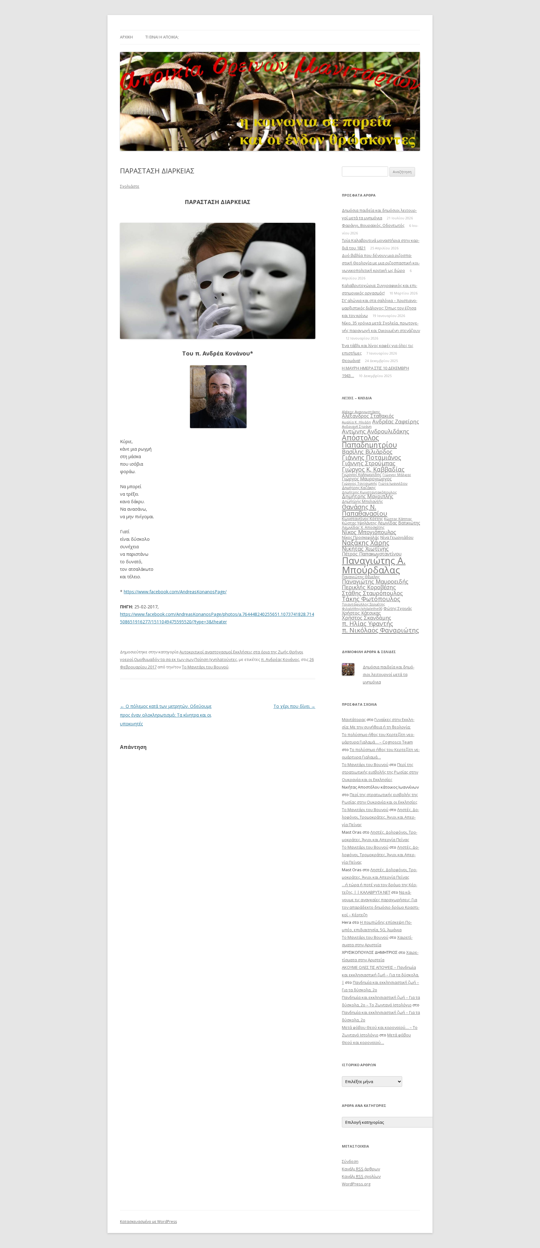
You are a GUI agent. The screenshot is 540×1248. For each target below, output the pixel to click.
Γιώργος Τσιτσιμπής (359, 483)
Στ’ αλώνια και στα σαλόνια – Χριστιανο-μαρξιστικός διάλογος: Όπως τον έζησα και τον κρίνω (379, 308)
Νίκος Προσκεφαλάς (360, 537)
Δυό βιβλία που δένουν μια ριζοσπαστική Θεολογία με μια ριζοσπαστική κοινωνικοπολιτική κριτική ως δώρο (381, 263)
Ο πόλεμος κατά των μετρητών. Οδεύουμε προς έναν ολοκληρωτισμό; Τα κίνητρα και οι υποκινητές (166, 715)
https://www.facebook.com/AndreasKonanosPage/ (175, 592)
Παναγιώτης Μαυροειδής (375, 581)
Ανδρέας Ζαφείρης (395, 421)
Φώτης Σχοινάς (397, 608)
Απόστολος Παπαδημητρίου (369, 441)
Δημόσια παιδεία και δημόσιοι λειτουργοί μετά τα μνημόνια (388, 674)
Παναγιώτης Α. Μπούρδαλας (374, 565)
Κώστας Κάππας (398, 518)
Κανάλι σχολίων (361, 1176)
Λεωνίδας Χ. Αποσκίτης (363, 527)
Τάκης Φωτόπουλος (371, 599)
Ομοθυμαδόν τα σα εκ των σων (163, 659)
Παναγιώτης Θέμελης (361, 577)
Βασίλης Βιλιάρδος (367, 451)
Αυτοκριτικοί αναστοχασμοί (205, 652)
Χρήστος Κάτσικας (361, 613)
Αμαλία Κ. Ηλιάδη (356, 422)
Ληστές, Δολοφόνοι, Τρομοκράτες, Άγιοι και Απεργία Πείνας (380, 817)
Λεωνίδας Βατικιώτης (399, 523)
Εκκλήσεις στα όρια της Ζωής (260, 652)
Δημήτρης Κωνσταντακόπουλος (369, 492)
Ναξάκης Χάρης (365, 542)
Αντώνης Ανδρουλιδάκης (375, 431)
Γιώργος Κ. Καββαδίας (373, 469)
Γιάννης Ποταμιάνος (371, 457)
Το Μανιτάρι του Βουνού (205, 667)
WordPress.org (356, 1184)
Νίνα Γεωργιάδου (396, 537)
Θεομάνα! (351, 360)
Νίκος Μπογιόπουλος (369, 532)
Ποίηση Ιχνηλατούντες (215, 659)
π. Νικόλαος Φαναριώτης (380, 630)
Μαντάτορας (354, 719)
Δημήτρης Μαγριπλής (367, 496)
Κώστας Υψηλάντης (359, 523)
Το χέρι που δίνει (294, 706)
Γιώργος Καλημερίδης (361, 474)
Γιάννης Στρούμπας (368, 463)
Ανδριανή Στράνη (357, 426)
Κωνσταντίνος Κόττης (362, 518)
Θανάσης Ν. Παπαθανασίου (364, 509)
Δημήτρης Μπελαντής (362, 501)
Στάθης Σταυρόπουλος (372, 593)
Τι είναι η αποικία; (162, 37)
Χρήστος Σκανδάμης (366, 617)
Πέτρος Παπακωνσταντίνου (372, 553)
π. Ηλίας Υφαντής (367, 623)
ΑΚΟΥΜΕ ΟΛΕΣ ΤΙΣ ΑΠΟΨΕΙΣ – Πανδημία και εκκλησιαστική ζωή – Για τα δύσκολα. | (380, 974)
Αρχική (126, 37)
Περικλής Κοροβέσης (369, 587)
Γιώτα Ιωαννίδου (393, 483)
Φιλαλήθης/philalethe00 (362, 608)
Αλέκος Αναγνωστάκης (361, 411)
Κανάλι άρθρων (361, 1169)
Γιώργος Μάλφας (396, 475)
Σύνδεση (350, 1161)
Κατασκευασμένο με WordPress (148, 1221)
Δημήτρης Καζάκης (359, 487)
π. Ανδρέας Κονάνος (280, 659)
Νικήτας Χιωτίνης (365, 548)
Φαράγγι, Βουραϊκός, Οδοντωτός (373, 225)
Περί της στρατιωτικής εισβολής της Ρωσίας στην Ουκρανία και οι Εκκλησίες (380, 772)
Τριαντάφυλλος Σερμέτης (363, 604)
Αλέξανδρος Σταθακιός (368, 415)
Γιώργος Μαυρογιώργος (367, 479)
